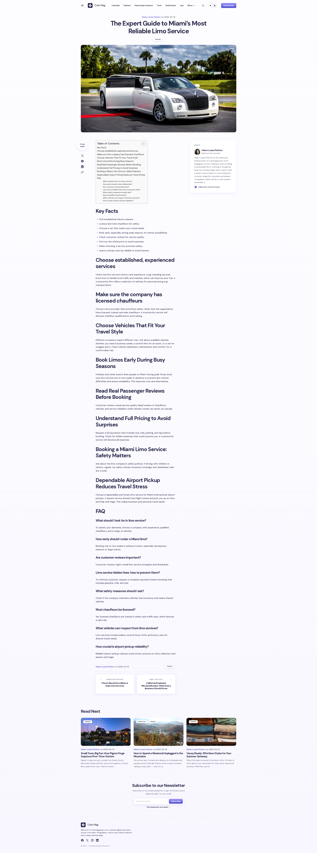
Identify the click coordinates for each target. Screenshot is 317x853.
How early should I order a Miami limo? (117, 184)
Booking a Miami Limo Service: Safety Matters (119, 171)
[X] (87, 840)
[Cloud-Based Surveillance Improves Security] (115, 684)
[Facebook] (82, 840)
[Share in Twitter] (82, 155)
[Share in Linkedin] (82, 166)
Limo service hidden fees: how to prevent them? (121, 190)
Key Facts (101, 147)
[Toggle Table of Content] (142, 144)
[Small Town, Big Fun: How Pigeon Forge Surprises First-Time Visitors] (106, 732)
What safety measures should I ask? (117, 192)
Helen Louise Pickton (212, 150)
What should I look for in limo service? (117, 181)
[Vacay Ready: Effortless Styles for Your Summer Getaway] (211, 732)
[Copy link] (82, 172)
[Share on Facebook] (82, 161)
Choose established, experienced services (117, 151)
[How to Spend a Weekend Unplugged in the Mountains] (158, 732)
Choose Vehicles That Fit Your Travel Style (117, 157)
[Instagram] (92, 840)
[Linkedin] (97, 840)
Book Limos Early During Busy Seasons (115, 161)
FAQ (99, 178)
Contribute (228, 5)
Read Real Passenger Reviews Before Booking (119, 164)
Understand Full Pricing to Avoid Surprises (117, 168)
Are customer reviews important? (116, 187)
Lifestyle (142, 722)
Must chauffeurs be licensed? (114, 195)
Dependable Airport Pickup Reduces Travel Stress (121, 175)
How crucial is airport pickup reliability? (118, 201)
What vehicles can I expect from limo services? (121, 198)
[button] (82, 5)
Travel (158, 39)
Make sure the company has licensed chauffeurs (120, 154)
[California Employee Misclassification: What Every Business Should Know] (156, 684)
